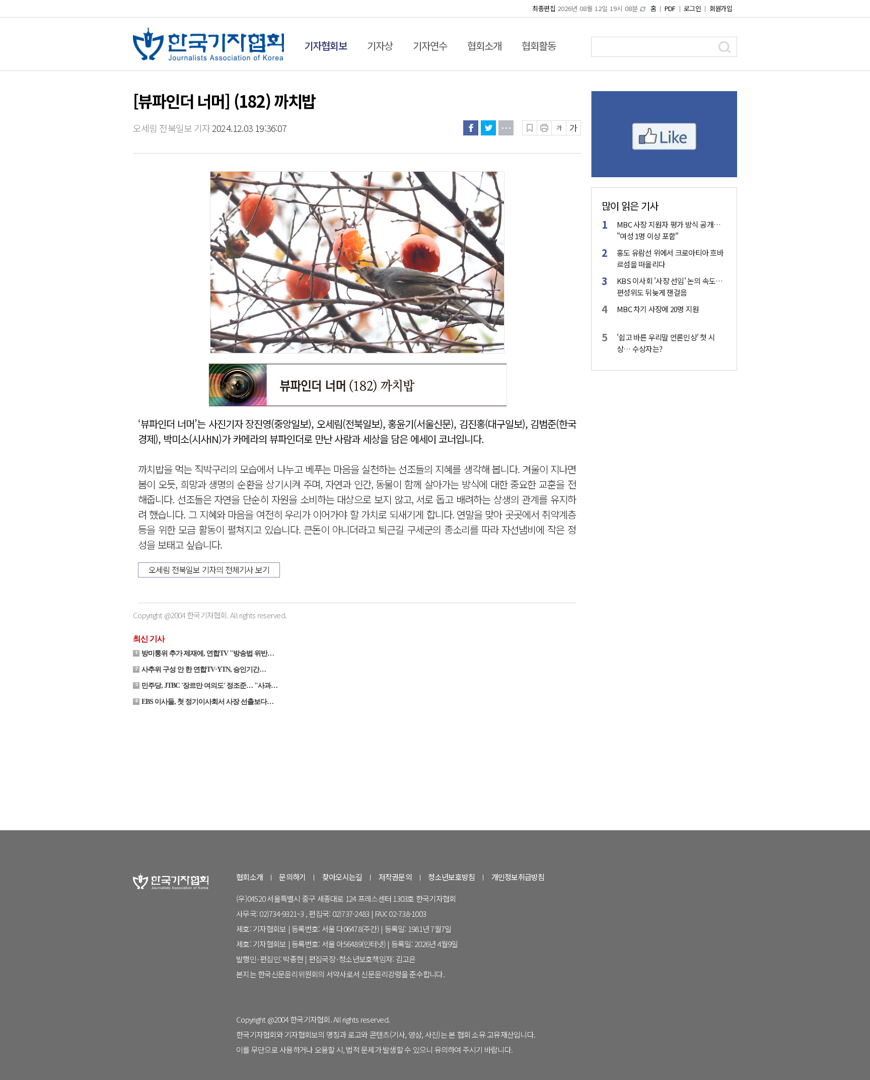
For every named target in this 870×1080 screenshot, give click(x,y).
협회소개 (484, 45)
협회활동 (539, 45)
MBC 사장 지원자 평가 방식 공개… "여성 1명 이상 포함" (668, 230)
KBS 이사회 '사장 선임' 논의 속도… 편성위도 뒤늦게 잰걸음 (670, 286)
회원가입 (720, 8)
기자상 (380, 45)
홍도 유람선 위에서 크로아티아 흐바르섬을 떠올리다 (670, 258)
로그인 (692, 8)
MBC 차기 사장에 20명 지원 (658, 309)
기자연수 (430, 45)
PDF (670, 8)
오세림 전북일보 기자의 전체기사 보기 (209, 569)
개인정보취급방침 (518, 877)
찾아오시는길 (342, 877)
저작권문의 (395, 877)
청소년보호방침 (451, 877)
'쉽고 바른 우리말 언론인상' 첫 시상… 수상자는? (666, 343)
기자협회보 (325, 45)
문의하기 (292, 877)
